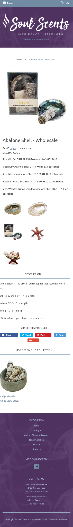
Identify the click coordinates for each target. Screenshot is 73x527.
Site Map (36, 449)
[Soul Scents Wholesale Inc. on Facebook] (36, 466)
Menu (10, 3)
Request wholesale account (37, 39)
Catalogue (36, 431)
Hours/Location (36, 440)
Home (19, 60)
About (36, 426)
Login (13, 148)
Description (32, 274)
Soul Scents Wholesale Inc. (35, 520)
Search (36, 445)
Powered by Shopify (58, 520)
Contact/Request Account (36, 435)
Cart (68, 3)
